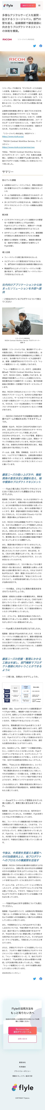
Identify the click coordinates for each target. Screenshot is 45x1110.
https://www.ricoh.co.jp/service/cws (18, 147)
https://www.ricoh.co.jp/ (13, 136)
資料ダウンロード (28, 5)
